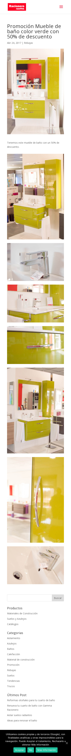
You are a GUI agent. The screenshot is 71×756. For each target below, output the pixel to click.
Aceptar (19, 750)
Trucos (11, 686)
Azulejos (12, 643)
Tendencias (13, 680)
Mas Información (46, 750)
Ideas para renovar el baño (22, 720)
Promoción (13, 664)
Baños (10, 648)
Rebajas (28, 42)
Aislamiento (13, 638)
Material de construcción (21, 659)
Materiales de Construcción (22, 613)
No (30, 750)
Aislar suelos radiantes (19, 715)
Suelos (10, 675)
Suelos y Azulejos (17, 618)
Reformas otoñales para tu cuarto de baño (31, 700)
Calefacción (13, 654)
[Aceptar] (66, 743)
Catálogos (12, 624)
